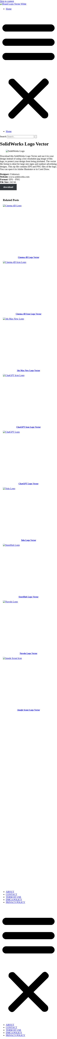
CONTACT (11, 894)
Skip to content (7, 1)
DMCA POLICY (14, 899)
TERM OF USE (13, 897)
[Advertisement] (28, 743)
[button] (28, 70)
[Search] (35, 136)
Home (9, 9)
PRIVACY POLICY (15, 902)
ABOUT (10, 891)
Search (3, 136)
